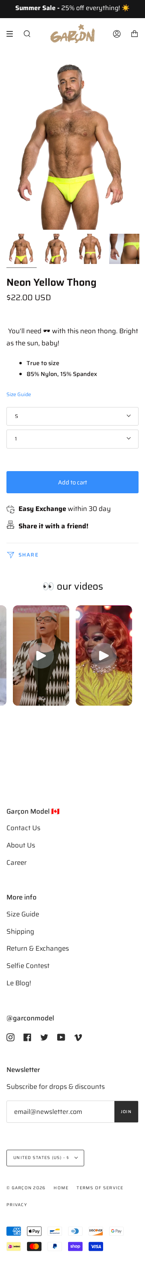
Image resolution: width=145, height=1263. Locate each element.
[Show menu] (12, 34)
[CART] (134, 33)
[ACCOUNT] (117, 33)
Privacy (16, 1204)
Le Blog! (18, 983)
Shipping (20, 931)
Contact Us (23, 828)
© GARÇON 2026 (26, 1187)
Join (126, 1111)
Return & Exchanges (37, 948)
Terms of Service (100, 1187)
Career (16, 862)
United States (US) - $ (42, 1157)
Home (61, 1187)
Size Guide (18, 395)
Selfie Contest (28, 965)
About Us (20, 845)
